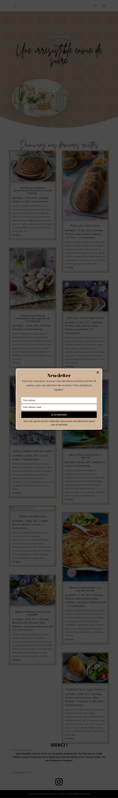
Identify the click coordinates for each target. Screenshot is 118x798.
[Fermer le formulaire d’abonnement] (98, 373)
